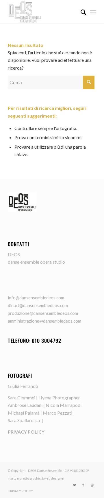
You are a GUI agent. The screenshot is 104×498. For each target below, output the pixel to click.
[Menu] (93, 11)
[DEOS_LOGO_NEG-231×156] (43, 11)
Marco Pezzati (57, 412)
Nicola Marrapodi (63, 405)
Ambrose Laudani (25, 405)
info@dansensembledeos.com (36, 297)
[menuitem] (80, 11)
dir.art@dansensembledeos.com (38, 305)
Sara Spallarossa (24, 420)
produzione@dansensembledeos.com (43, 313)
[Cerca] (80, 11)
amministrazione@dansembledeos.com (44, 320)
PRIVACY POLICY (26, 431)
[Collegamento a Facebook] (83, 485)
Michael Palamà (24, 412)
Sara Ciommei (21, 397)
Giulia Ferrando (23, 386)
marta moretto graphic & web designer (36, 478)
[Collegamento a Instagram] (92, 485)
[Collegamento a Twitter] (74, 485)
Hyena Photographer (59, 397)
